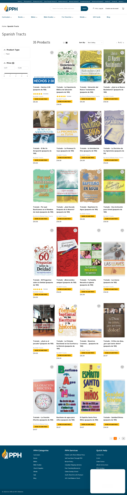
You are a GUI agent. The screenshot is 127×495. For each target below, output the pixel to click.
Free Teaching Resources (72, 468)
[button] (52, 52)
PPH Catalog (100, 468)
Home (19, 2)
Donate (114, 2)
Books (35, 458)
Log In (101, 8)
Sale (34, 475)
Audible (107, 2)
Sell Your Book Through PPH (73, 458)
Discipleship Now (84, 2)
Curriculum (36, 455)
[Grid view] (64, 42)
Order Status (100, 461)
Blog (34, 478)
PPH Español (27, 2)
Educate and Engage (97, 2)
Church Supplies (38, 468)
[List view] (66, 42)
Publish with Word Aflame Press (75, 455)
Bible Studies (37, 465)
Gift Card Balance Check (72, 478)
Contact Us (100, 455)
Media (35, 471)
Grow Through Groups (49, 2)
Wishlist (121, 2)
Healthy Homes (62, 2)
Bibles (35, 461)
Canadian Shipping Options (73, 465)
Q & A (98, 458)
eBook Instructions (102, 465)
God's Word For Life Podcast (74, 475)
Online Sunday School (71, 471)
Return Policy (69, 461)
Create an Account (112, 8)
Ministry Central (73, 2)
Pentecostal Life (37, 2)
